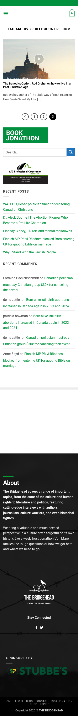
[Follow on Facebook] (36, 628)
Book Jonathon (62, 701)
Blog (29, 701)
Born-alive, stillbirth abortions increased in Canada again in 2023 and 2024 (36, 303)
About (19, 701)
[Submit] (71, 152)
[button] (5, 13)
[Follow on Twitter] (41, 628)
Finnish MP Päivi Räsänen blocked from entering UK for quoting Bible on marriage (38, 241)
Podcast (42, 701)
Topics (44, 704)
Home (8, 701)
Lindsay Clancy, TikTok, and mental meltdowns (37, 231)
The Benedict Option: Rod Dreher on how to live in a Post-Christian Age (37, 85)
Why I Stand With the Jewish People (29, 252)
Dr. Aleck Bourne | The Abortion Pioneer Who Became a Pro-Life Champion (35, 220)
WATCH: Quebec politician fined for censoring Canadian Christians (36, 207)
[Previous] (25, 116)
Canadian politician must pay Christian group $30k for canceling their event (38, 284)
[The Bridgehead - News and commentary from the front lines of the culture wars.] (38, 13)
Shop (33, 704)
